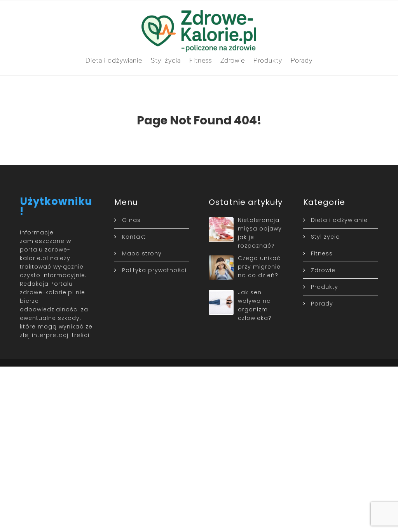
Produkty (267, 60)
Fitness (200, 60)
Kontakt (134, 237)
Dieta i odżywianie (114, 60)
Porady (301, 60)
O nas (131, 220)
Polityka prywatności (154, 270)
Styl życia (166, 60)
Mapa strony (142, 253)
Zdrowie (232, 60)
